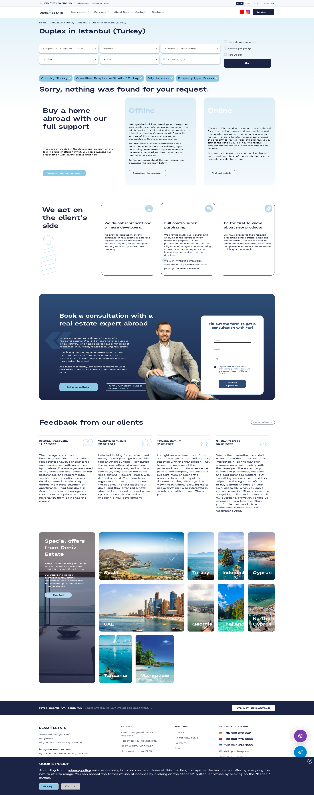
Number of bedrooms (180, 48)
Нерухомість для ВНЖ (136, 751)
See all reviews (261, 422)
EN (272, 3)
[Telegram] (300, 752)
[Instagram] (248, 12)
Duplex (47, 59)
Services (100, 12)
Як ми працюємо (186, 737)
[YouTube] (242, 12)
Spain (111, 572)
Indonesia (233, 572)
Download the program (147, 173)
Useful (139, 12)
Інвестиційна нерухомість (139, 740)
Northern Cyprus (264, 621)
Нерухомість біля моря (137, 746)
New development (241, 42)
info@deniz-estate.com (55, 749)
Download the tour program (64, 173)
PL (267, 3)
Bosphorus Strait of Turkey (63, 48)
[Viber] (300, 736)
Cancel (71, 786)
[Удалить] (141, 78)
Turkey (70, 23)
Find (247, 63)
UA (263, 3)
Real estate (78, 12)
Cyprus (262, 572)
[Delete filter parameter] (70, 78)
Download (58, 595)
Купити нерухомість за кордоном (137, 734)
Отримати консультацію (253, 708)
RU (258, 3)
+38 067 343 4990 (236, 744)
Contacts (158, 12)
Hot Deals (235, 54)
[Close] (309, 761)
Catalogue (56, 23)
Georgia (202, 624)
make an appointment (232, 384)
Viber (107, 3)
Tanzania (115, 675)
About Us (120, 12)
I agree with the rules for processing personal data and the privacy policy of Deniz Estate (234, 370)
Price (107, 59)
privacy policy (79, 770)
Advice (261, 12)
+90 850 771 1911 (236, 739)
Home (42, 23)
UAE (109, 624)
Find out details (221, 173)
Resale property (239, 48)
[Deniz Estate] (51, 11)
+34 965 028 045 (235, 733)
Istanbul (83, 23)
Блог (178, 748)
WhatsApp (83, 3)
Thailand (233, 624)
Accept (49, 786)
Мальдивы (154, 675)
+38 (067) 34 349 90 (57, 3)
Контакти (181, 743)
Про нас (180, 732)
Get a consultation (78, 387)
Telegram (96, 3)
